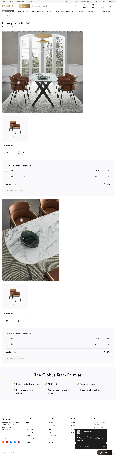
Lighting (81, 11)
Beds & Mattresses (37, 11)
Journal (75, 1)
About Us (68, 1)
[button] (84, 5)
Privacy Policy (96, 453)
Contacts (103, 1)
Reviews (95, 1)
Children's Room (106, 11)
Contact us (106, 452)
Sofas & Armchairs (23, 11)
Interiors (4, 1)
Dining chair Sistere (21, 177)
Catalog (25, 6)
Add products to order (17, 190)
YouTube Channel (85, 1)
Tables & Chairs (70, 11)
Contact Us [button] (111, 1)
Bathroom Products (92, 11)
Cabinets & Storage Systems (54, 11)
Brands (11, 1)
